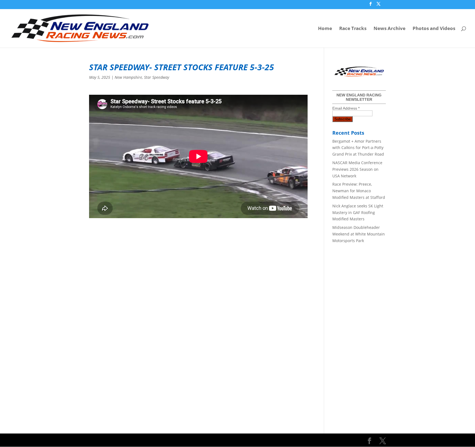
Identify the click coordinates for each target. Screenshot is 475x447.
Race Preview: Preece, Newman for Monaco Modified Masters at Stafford (358, 190)
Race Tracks (352, 28)
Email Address (346, 108)
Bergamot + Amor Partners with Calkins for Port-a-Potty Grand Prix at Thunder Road (358, 148)
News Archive (389, 28)
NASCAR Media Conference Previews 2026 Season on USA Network (357, 169)
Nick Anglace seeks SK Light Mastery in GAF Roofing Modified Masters (357, 212)
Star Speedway (156, 77)
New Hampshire (128, 77)
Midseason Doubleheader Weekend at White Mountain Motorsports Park (358, 234)
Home (325, 28)
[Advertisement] (198, 256)
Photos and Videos (434, 28)
